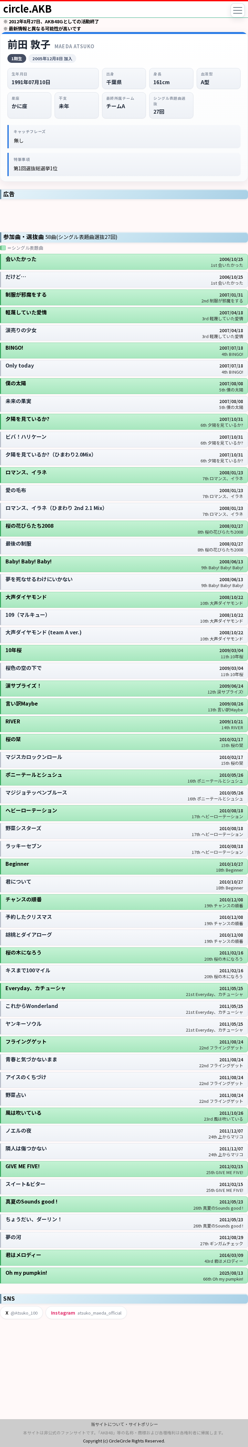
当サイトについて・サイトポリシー (124, 1424)
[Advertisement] (124, 215)
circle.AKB (27, 8)
